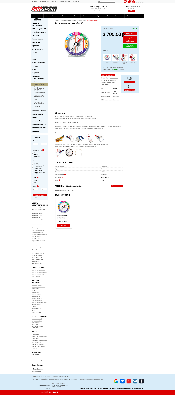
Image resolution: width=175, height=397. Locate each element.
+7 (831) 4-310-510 (100, 6)
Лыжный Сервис (37, 121)
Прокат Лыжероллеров (38, 246)
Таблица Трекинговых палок (39, 302)
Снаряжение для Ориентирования (39, 96)
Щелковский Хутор (37, 342)
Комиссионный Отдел (37, 259)
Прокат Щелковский (37, 244)
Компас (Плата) (38, 170)
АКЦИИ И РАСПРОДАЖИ (37, 24)
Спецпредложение (37, 224)
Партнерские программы (38, 230)
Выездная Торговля (37, 263)
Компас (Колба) (38, 167)
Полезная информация (130, 45)
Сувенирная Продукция (37, 107)
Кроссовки (35, 46)
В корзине (134, 6)
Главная (34, 1)
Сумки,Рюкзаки (37, 114)
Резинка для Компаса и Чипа (39, 173)
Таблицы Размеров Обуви (38, 270)
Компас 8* (115, 62)
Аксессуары (36, 35)
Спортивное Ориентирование (38, 77)
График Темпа (35, 338)
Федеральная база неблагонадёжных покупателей (37, 322)
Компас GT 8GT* (124, 63)
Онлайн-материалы (39, 32)
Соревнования (35, 334)
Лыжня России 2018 (37, 361)
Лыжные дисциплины (37, 344)
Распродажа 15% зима (38, 208)
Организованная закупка (38, 222)
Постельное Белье (39, 92)
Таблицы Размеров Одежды (39, 272)
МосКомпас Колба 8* (63, 215)
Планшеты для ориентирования (39, 103)
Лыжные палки (37, 56)
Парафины (35, 73)
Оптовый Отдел (36, 238)
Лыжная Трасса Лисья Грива (39, 336)
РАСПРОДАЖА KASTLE (37, 214)
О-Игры (34, 306)
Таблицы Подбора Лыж (38, 274)
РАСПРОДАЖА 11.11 (37, 216)
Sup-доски (35, 131)
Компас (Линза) (38, 168)
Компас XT (133, 62)
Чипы (35, 99)
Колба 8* (107, 62)
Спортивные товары (39, 128)
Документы (138, 388)
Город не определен (116, 67)
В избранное (130, 39)
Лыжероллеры (37, 49)
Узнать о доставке (130, 82)
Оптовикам (51, 1)
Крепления (36, 42)
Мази (34, 59)
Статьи (33, 310)
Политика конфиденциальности (121, 388)
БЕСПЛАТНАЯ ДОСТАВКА (38, 210)
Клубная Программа (37, 255)
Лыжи (34, 52)
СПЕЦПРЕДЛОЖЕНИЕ (39, 29)
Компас (36, 163)
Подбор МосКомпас (37, 300)
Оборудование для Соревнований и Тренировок (39, 88)
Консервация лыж (36, 285)
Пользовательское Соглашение (97, 388)
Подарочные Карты (39, 124)
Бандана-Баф (35, 292)
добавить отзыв (113, 78)
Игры (35, 81)
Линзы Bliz (34, 290)
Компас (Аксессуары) (39, 165)
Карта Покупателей (37, 319)
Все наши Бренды (36, 371)
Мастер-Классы (36, 250)
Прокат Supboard (36, 248)
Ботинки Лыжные (38, 39)
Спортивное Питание (39, 111)
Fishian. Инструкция (37, 312)
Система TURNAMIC (37, 298)
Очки (34, 69)
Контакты (75, 1)
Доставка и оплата (64, 1)
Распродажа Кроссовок (38, 212)
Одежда (35, 66)
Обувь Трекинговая (38, 63)
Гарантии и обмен (130, 90)
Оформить (132, 10)
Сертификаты (35, 261)
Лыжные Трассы (36, 359)
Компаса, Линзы (39, 84)
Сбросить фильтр (39, 198)
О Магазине (42, 1)
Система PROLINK (36, 308)
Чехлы (34, 117)
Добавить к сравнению (108, 75)
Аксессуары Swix (36, 304)
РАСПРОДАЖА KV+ (36, 218)
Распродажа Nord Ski (37, 220)
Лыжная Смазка (36, 276)
